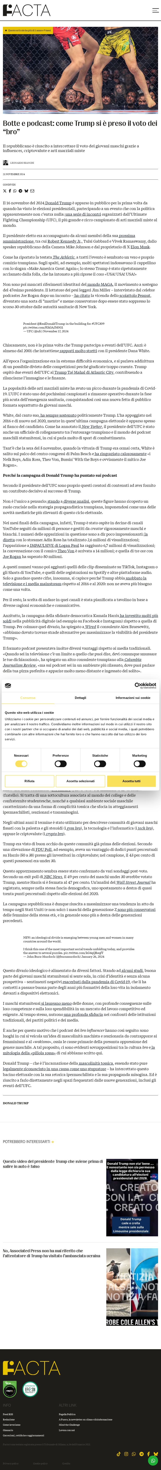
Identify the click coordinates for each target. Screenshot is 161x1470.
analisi (82, 501)
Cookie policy (40, 1463)
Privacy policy (10, 1463)
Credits (66, 1463)
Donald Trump (57, 202)
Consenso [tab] (27, 698)
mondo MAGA (100, 284)
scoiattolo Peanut (134, 295)
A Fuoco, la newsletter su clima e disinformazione (85, 1419)
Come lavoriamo (11, 1424)
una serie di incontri (83, 214)
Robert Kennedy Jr (64, 241)
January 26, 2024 (92, 957)
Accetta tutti (131, 781)
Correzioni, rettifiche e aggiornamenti (23, 1435)
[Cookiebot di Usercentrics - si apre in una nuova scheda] (137, 686)
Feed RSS (8, 1414)
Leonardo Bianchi (22, 163)
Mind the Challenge (69, 1424)
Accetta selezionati (80, 781)
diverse (69, 501)
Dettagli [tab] (80, 698)
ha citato (82, 295)
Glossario (8, 1430)
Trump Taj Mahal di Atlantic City (83, 372)
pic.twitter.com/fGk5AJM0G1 (43, 327)
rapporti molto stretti (78, 350)
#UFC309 (98, 324)
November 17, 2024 (55, 331)
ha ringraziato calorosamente (120, 453)
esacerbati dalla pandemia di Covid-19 (96, 981)
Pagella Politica (67, 1414)
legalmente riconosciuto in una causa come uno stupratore (54, 1068)
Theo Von (65, 550)
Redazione (9, 1419)
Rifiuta (29, 781)
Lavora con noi (67, 1430)
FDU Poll (43, 849)
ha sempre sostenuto (58, 415)
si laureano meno (56, 1003)
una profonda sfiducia (83, 1014)
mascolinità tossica (95, 1063)
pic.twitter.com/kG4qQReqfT (83, 953)
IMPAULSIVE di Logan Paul (54, 545)
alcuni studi (132, 970)
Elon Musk (140, 246)
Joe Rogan (12, 556)
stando (53, 501)
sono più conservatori (136, 909)
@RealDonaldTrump (51, 324)
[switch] (61, 763)
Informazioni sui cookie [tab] (133, 698)
